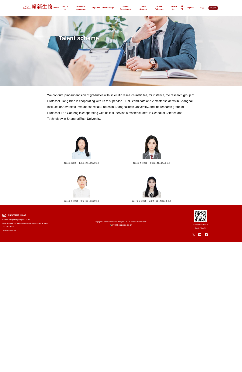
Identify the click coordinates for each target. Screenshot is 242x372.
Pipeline (96, 8)
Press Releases (159, 8)
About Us (65, 8)
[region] (121, 51)
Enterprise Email (17, 215)
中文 (182, 8)
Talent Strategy (143, 8)
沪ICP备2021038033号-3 (139, 222)
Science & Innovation (80, 8)
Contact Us (173, 8)
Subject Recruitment (125, 8)
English (190, 8)
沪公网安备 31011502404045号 (122, 225)
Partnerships (108, 8)
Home (56, 8)
